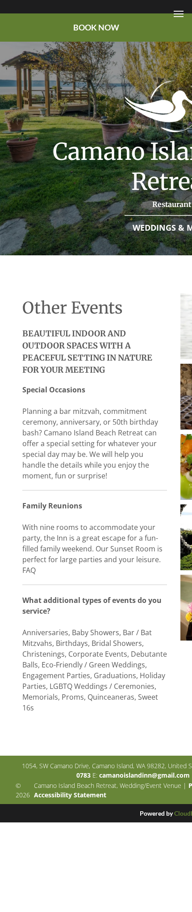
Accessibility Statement (70, 795)
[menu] (179, 14)
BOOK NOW (96, 27)
